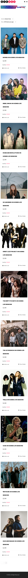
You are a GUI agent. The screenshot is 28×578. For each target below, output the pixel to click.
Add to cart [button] (6, 68)
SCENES (8, 65)
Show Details (22, 117)
